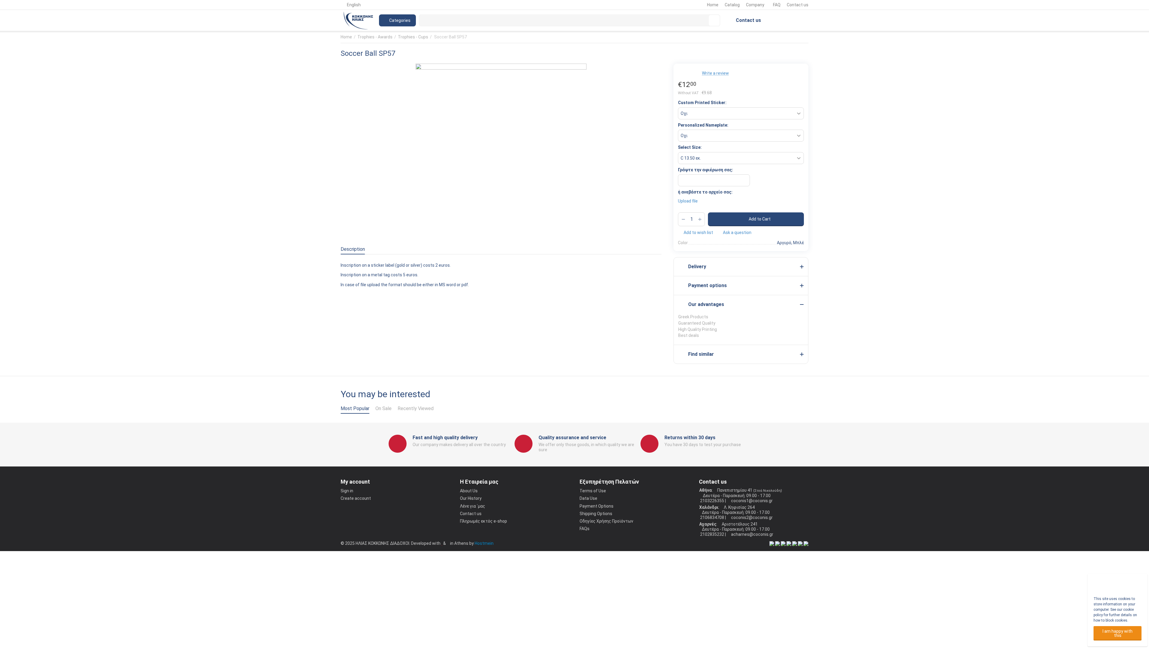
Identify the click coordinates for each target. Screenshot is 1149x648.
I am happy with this (1118, 633)
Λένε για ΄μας (472, 506)
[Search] (714, 20)
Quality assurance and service (572, 437)
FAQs (584, 528)
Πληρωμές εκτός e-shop (483, 521)
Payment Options (596, 506)
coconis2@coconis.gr (751, 517)
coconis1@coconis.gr (751, 500)
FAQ (776, 4)
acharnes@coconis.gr (751, 534)
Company (755, 4)
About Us (469, 490)
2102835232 (711, 534)
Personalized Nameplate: (703, 125)
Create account (356, 498)
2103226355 (711, 500)
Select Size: (690, 147)
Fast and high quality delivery (445, 437)
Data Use (588, 498)
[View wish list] (775, 20)
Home (712, 4)
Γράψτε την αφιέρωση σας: (705, 169)
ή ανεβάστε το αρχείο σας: (705, 192)
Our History (471, 498)
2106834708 (711, 517)
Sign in (347, 490)
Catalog (732, 4)
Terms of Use (593, 490)
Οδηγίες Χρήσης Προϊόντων (606, 521)
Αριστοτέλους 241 (739, 524)
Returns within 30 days (689, 437)
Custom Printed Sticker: (702, 102)
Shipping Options (596, 513)
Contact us (797, 4)
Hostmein (484, 543)
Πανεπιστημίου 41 (734, 490)
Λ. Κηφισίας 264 (739, 507)
